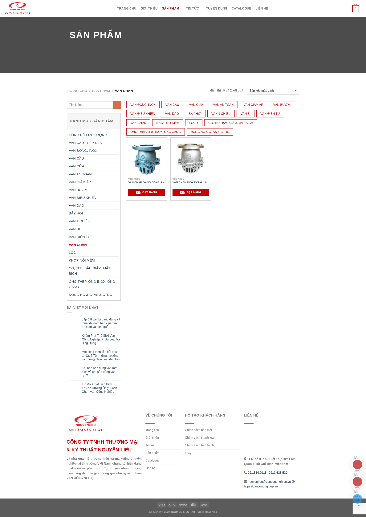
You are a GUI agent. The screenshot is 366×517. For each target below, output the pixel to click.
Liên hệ (262, 8)
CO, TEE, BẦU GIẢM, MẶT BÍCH (89, 270)
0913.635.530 (278, 472)
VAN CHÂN (78, 245)
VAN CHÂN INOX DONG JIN (190, 182)
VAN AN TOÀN (80, 174)
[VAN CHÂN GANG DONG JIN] (146, 159)
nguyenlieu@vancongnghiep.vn (269, 481)
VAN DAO (76, 205)
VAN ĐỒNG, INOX (83, 151)
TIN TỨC (192, 8)
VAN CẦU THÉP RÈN (85, 143)
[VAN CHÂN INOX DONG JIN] (191, 159)
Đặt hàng (149, 192)
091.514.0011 (257, 472)
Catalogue (241, 8)
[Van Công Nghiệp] (22, 8)
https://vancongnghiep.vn (261, 486)
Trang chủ (126, 8)
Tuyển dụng (216, 8)
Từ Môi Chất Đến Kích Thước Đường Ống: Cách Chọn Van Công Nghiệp (99, 388)
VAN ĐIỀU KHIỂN (82, 198)
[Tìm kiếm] (346, 8)
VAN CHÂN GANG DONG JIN (146, 182)
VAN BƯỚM (78, 190)
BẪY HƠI (76, 213)
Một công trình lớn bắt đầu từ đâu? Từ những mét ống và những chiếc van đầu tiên (101, 355)
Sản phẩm (170, 8)
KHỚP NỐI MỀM (82, 260)
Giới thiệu (149, 8)
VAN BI (74, 229)
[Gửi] (117, 105)
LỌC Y (74, 252)
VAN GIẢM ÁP (80, 182)
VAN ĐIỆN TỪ (80, 237)
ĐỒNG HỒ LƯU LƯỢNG (88, 135)
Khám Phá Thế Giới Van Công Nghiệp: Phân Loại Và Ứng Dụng (101, 339)
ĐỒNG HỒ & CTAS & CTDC (90, 295)
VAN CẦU (76, 158)
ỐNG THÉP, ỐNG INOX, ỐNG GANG (92, 284)
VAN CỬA (76, 166)
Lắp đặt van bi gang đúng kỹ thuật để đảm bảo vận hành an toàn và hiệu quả (101, 323)
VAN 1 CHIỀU (79, 221)
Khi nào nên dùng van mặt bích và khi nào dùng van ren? (99, 371)
